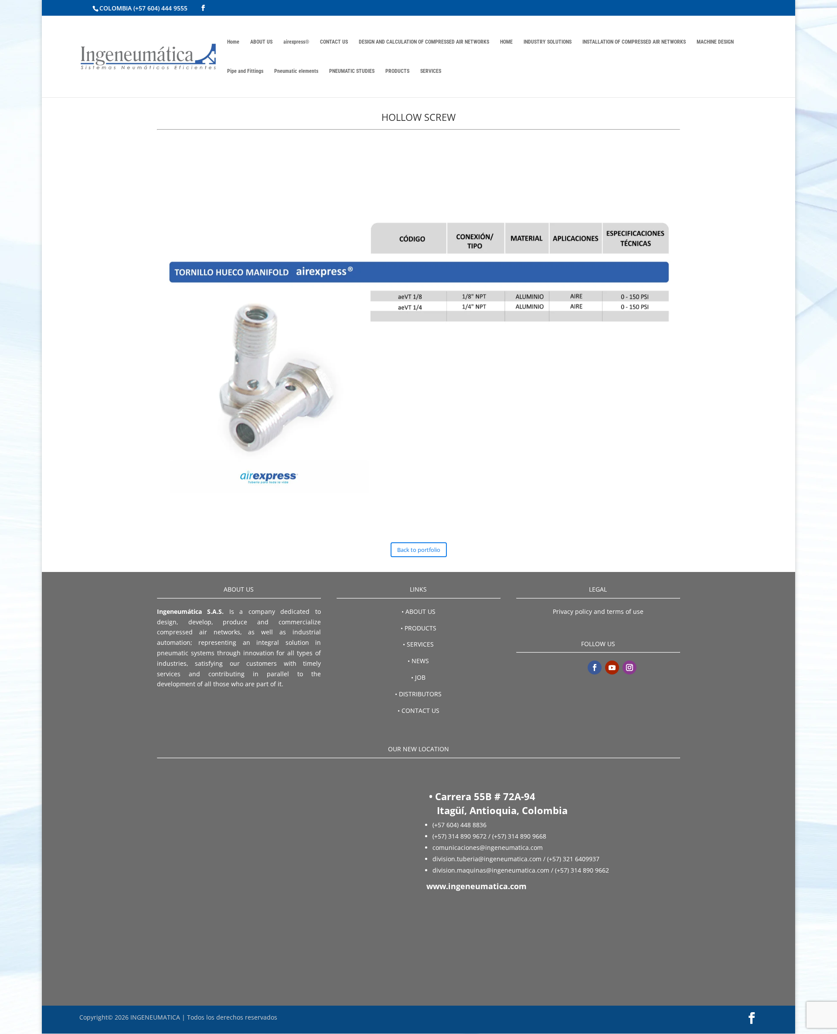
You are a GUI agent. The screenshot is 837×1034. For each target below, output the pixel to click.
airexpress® (296, 42)
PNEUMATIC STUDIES (351, 71)
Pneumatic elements (296, 71)
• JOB (418, 677)
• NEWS (418, 661)
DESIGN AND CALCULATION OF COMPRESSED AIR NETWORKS (424, 42)
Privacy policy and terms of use (598, 611)
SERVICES (430, 71)
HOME (506, 42)
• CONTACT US (418, 710)
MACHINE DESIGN (715, 42)
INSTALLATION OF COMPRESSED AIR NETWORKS (634, 42)
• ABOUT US (418, 611)
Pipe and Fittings (245, 71)
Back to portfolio (418, 550)
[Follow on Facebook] (595, 667)
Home (233, 42)
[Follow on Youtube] (612, 667)
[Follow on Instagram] (629, 667)
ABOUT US (261, 42)
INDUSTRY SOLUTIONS (548, 42)
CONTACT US (334, 42)
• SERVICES (418, 644)
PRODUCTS (397, 71)
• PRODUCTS (418, 628)
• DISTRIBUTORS (418, 694)
